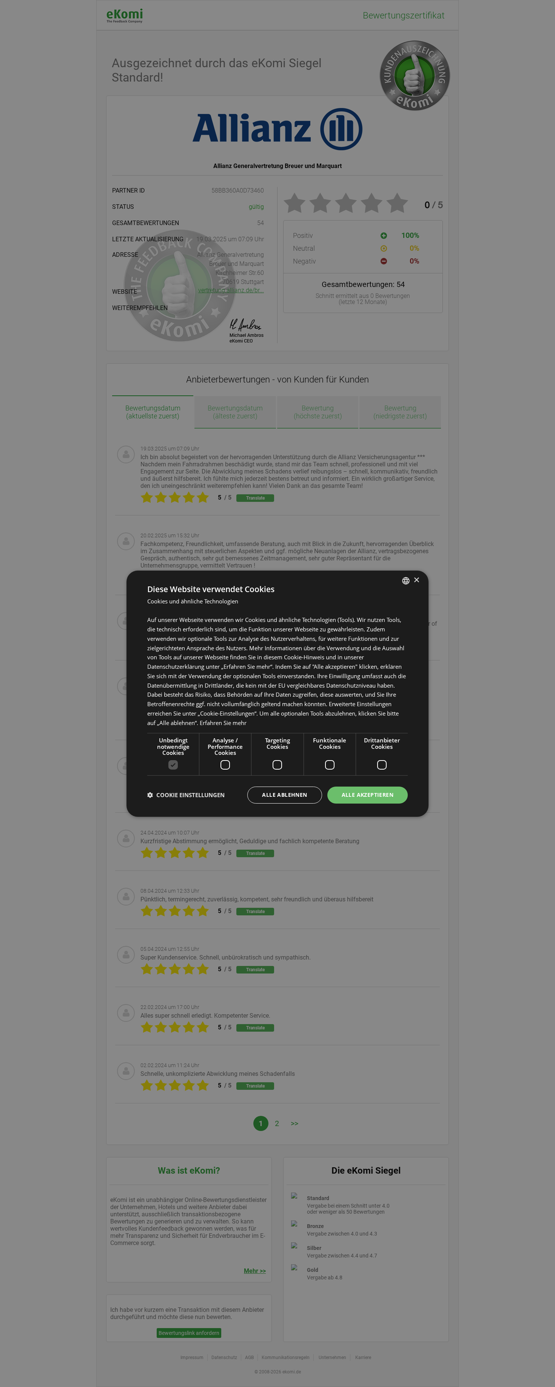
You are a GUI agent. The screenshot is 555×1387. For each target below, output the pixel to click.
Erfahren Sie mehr (223, 723)
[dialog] (277, 693)
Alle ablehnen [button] (284, 794)
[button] (186, 794)
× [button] (416, 580)
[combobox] (406, 580)
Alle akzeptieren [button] (367, 794)
